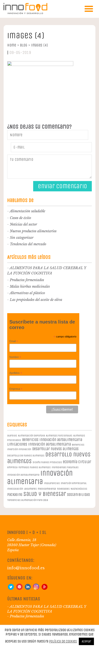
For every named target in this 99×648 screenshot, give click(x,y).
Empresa (15, 389)
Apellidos (15, 373)
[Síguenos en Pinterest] (19, 588)
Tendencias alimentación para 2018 (27, 500)
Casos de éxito (20, 218)
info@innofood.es (26, 567)
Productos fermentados (27, 280)
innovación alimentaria (40, 477)
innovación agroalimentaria (23, 474)
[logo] (25, 13)
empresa (12, 467)
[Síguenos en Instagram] (36, 588)
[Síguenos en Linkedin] (27, 588)
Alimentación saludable (27, 211)
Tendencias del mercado (28, 244)
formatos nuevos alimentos (35, 467)
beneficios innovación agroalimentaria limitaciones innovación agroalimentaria (44, 442)
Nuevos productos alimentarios (33, 231)
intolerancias (52, 483)
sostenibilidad (78, 494)
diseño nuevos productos (47, 462)
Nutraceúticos (79, 488)
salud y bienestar (44, 494)
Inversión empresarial (74, 483)
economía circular (77, 462)
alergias (12, 435)
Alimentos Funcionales (59, 435)
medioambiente (47, 488)
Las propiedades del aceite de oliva (36, 300)
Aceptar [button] (86, 641)
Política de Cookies (63, 641)
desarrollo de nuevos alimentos (25, 455)
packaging (14, 494)
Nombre (15, 357)
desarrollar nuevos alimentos (55, 449)
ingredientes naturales (65, 467)
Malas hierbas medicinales (30, 286)
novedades (63, 488)
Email (13, 341)
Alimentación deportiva (31, 435)
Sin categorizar (21, 237)
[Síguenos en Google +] (44, 588)
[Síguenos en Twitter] (10, 588)
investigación (15, 488)
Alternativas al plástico (27, 293)
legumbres (30, 488)
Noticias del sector (23, 224)
